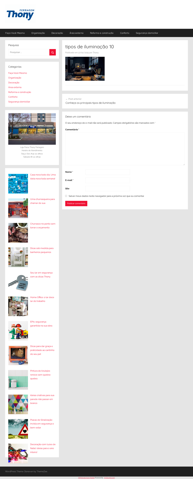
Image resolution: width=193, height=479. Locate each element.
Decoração (57, 33)
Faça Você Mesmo (15, 33)
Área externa (76, 33)
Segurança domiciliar (147, 33)
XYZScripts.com (109, 478)
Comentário (72, 129)
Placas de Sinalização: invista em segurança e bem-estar (42, 424)
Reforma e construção (101, 33)
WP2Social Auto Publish (86, 478)
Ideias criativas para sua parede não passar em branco (42, 399)
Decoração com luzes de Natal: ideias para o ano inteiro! (43, 448)
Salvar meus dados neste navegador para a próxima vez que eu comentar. (106, 196)
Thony (96, 52)
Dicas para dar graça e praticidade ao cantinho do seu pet (42, 350)
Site (67, 188)
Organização (38, 33)
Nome (69, 172)
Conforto (124, 33)
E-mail (69, 180)
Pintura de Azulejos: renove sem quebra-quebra (40, 374)
